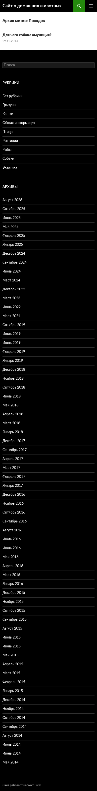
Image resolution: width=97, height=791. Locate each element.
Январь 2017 (12, 485)
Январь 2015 (12, 691)
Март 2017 (11, 468)
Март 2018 (11, 423)
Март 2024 (11, 280)
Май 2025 (10, 227)
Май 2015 (10, 655)
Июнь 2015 (11, 646)
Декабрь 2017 (13, 441)
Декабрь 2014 (13, 700)
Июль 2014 (11, 744)
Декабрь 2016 (13, 494)
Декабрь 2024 (13, 253)
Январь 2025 (12, 244)
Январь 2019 (12, 361)
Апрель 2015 (12, 664)
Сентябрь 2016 (14, 521)
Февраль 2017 (13, 477)
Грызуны (9, 105)
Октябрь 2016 (13, 512)
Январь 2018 (12, 432)
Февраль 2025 (13, 236)
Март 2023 (11, 298)
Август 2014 (12, 735)
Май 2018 (10, 405)
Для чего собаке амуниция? (26, 35)
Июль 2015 (11, 637)
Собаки (8, 158)
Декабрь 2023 (13, 289)
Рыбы (6, 150)
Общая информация (18, 123)
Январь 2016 (12, 584)
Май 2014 (10, 762)
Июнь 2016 (11, 548)
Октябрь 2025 (13, 209)
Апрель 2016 (12, 566)
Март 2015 (11, 673)
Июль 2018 (11, 396)
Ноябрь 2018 (13, 378)
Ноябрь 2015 (13, 602)
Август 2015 (12, 628)
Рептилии (10, 141)
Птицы (7, 132)
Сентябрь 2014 (14, 727)
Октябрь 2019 (13, 325)
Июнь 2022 (11, 307)
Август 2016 (12, 530)
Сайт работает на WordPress (21, 785)
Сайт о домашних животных (31, 6)
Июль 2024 (11, 271)
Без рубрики (12, 96)
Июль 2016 (11, 539)
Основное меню (91, 6)
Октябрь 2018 (13, 387)
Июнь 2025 (11, 218)
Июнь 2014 (11, 753)
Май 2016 (10, 557)
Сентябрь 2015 (14, 619)
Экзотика (9, 167)
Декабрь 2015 (13, 593)
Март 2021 (11, 316)
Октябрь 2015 (13, 610)
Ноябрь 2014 (13, 709)
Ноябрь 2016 (13, 503)
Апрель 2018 (12, 414)
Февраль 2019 (13, 352)
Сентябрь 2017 (14, 450)
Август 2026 (12, 200)
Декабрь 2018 (13, 369)
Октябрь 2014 (13, 718)
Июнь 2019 (11, 343)
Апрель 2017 (12, 459)
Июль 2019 (11, 334)
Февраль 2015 (13, 682)
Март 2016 (11, 575)
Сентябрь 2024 (14, 262)
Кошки (7, 114)
